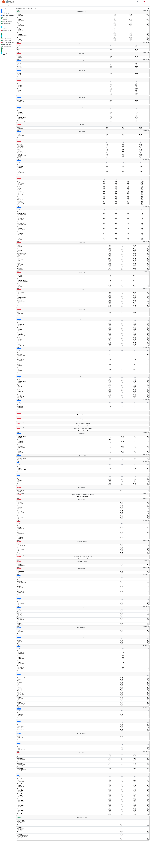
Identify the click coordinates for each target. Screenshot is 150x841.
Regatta (3, 5)
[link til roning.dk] (8, 2)
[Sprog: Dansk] (144, 2)
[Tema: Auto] (142, 2)
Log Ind (147, 1)
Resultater (146, 5)
